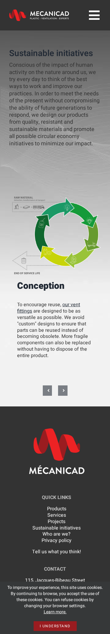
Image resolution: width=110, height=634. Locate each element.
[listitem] (83, 215)
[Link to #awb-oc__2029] (94, 15)
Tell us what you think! (56, 551)
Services (56, 515)
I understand (55, 626)
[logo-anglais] (39, 12)
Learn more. (55, 612)
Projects (56, 521)
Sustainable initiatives (56, 528)
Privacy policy (57, 540)
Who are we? (56, 534)
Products (56, 508)
